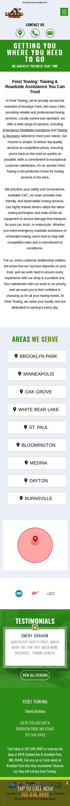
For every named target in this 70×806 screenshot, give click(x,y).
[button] (35, 540)
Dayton (38, 480)
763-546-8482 (35, 735)
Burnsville (38, 498)
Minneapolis (38, 374)
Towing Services (35, 711)
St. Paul (38, 427)
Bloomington (38, 445)
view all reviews (35, 675)
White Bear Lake (38, 409)
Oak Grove (38, 391)
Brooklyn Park (38, 356)
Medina (38, 462)
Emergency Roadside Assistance (26, 130)
